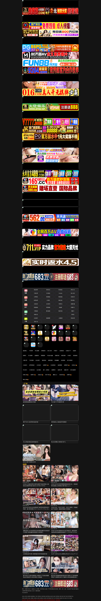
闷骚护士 (73, 307)
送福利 (74, 350)
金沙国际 (39, 370)
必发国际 (63, 360)
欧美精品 (60, 289)
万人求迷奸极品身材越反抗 (30, 442)
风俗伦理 (73, 318)
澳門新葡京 (32, 365)
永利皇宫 (39, 365)
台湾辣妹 (36, 296)
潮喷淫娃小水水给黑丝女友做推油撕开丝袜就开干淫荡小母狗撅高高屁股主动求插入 (36, 531)
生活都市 (36, 318)
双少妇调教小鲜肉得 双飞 (58, 442)
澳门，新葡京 (46, 370)
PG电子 (55, 350)
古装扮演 (36, 304)
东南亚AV (73, 296)
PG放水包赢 (50, 355)
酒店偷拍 (75, 355)
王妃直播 (31, 360)
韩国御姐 (48, 296)
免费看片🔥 (46, 365)
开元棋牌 (37, 350)
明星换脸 (48, 307)
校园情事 (48, 318)
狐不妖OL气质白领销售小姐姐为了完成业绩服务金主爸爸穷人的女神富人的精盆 (36, 576)
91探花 (48, 300)
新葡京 (24, 355)
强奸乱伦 (48, 289)
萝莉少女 (73, 289)
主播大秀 (25, 360)
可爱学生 (60, 304)
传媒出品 (36, 314)
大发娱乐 (25, 365)
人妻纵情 (60, 318)
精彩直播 (63, 355)
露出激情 (48, 311)
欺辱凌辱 (36, 300)
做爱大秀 (60, 370)
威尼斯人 (25, 350)
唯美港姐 (60, 296)
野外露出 (73, 300)
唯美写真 (60, 311)
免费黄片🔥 (67, 365)
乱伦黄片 (38, 360)
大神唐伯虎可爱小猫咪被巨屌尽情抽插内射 (35, 554)
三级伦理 (36, 293)
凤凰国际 (43, 355)
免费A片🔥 (33, 374)
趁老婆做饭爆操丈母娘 (29, 402)
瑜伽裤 (60, 307)
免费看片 (53, 370)
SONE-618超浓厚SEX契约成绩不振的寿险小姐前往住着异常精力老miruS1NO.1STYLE (36, 485)
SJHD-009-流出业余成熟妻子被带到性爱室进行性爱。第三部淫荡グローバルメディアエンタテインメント (36, 508)
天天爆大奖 (32, 370)
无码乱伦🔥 (74, 365)
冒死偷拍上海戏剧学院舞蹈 (58, 422)
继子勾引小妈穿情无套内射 (30, 422)
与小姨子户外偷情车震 (57, 402)
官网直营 (43, 350)
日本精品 (48, 293)
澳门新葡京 (70, 360)
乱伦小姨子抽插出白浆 (29, 462)
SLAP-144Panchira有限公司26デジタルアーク (64, 554)
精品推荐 (36, 289)
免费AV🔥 (69, 374)
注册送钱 (62, 350)
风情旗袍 (36, 307)
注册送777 (68, 350)
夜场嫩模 (57, 360)
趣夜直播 (50, 360)
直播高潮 (57, 355)
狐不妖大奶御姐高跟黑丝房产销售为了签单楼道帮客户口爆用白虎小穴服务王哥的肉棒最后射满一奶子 (64, 577)
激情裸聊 (60, 365)
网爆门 (72, 311)
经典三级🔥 (25, 374)
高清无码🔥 (62, 374)
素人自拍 (73, 293)
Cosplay (60, 293)
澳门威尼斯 (73, 370)
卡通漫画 (36, 311)
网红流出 (60, 300)
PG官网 (31, 350)
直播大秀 (66, 370)
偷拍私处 (44, 360)
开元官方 (25, 370)
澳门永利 (50, 350)
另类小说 (36, 321)
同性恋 (72, 314)
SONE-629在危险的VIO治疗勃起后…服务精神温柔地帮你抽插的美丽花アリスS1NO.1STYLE (64, 531)
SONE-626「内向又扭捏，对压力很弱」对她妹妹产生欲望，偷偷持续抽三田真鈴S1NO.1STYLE (64, 508)
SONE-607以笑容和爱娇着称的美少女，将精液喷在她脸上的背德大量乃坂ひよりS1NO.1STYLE (64, 485)
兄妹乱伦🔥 (40, 374)
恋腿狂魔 (73, 304)
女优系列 (48, 304)
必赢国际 (37, 355)
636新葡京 (53, 365)
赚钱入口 (55, 374)
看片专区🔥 (48, 374)
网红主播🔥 (25, 379)
